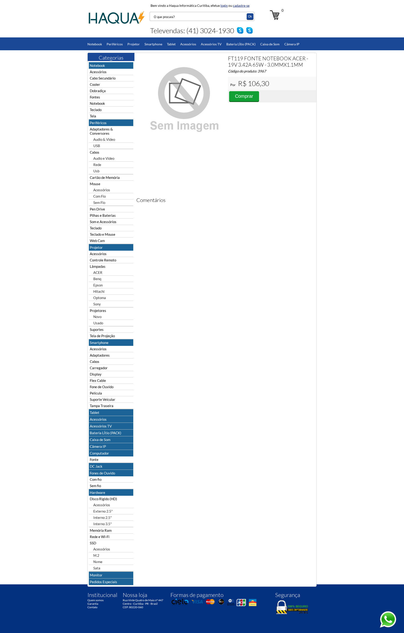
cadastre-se (241, 5)
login (224, 5)
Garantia (92, 603)
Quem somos (95, 600)
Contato (92, 607)
